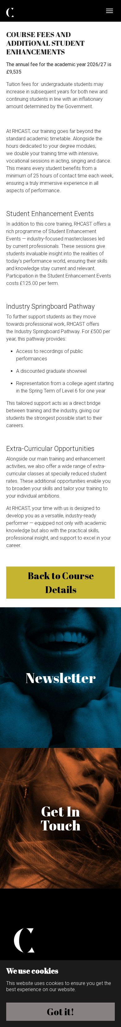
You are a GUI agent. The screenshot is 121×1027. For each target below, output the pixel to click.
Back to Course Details (61, 582)
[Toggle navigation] (109, 11)
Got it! (60, 1011)
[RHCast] (23, 11)
